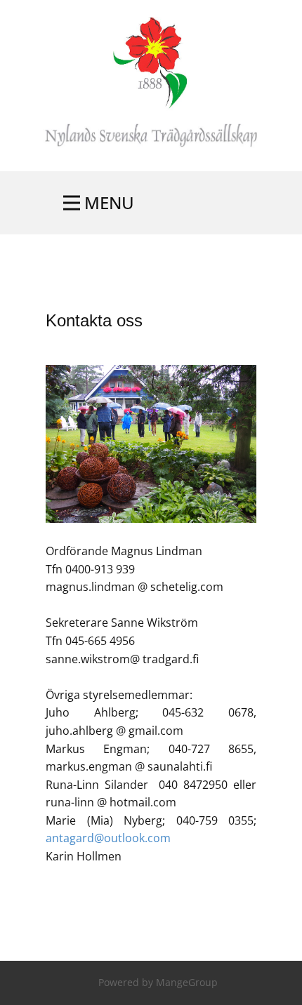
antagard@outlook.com (108, 838)
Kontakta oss (94, 320)
